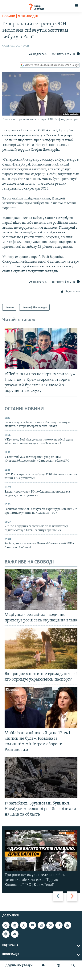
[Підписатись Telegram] (59, 925)
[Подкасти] (58, 965)
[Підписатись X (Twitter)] (23, 925)
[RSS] (67, 925)
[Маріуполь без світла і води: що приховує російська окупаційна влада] (41, 589)
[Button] (38, 54)
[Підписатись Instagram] (41, 925)
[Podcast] (6, 934)
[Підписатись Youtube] (32, 925)
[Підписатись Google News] (14, 925)
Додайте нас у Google (19, 965)
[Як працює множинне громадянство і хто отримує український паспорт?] (41, 648)
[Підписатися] (14, 934)
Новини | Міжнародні (20, 16)
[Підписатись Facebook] (6, 925)
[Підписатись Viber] (50, 925)
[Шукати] (73, 965)
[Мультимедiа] (44, 965)
